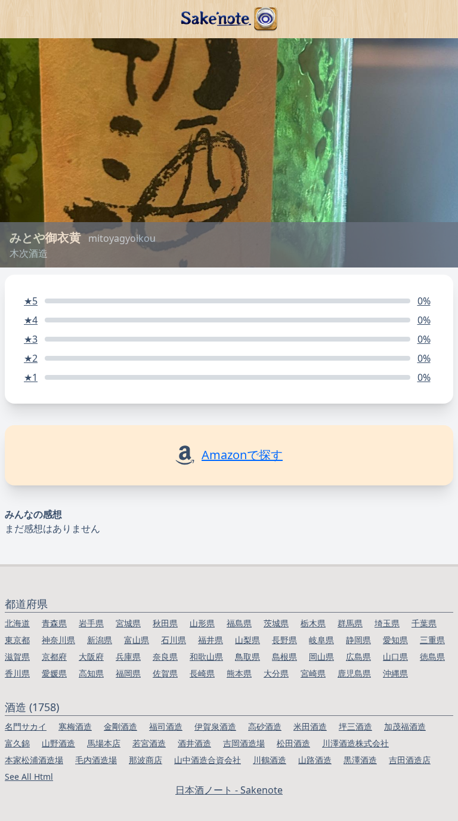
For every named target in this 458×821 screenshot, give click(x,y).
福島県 (239, 623)
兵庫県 (128, 656)
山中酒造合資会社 (207, 759)
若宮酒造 (149, 743)
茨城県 (276, 623)
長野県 (284, 639)
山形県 (202, 623)
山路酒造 (315, 759)
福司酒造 (165, 726)
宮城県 (128, 623)
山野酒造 (58, 743)
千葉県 (424, 623)
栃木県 (313, 623)
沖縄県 (395, 673)
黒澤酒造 (360, 759)
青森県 (54, 623)
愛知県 (395, 639)
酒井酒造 (194, 743)
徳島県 (432, 656)
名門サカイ (26, 726)
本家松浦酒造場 (34, 759)
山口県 (395, 656)
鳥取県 (247, 656)
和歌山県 (206, 656)
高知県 (91, 673)
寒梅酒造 (75, 726)
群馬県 (350, 623)
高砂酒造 (264, 726)
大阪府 (91, 656)
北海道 (17, 623)
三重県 (432, 639)
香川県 (17, 673)
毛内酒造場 (96, 759)
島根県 (284, 656)
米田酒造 (310, 726)
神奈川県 (58, 639)
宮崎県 (313, 673)
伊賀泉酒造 (215, 726)
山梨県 (247, 639)
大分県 (276, 673)
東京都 (17, 639)
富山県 (136, 639)
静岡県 (358, 639)
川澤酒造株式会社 (355, 743)
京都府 (54, 656)
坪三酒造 (355, 726)
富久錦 (17, 743)
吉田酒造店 (410, 759)
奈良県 (165, 656)
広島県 (358, 656)
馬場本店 (103, 743)
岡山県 (321, 656)
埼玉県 (387, 623)
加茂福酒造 (405, 726)
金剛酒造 (120, 726)
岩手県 (91, 623)
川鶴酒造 (269, 759)
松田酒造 (293, 743)
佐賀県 (165, 673)
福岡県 (128, 673)
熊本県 (239, 673)
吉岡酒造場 (244, 743)
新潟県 (99, 639)
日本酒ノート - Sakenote (229, 790)
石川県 (173, 639)
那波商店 (145, 759)
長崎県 (202, 673)
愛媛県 (54, 673)
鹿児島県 (354, 673)
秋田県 (165, 623)
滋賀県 (17, 656)
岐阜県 (321, 639)
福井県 (210, 639)
